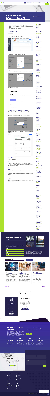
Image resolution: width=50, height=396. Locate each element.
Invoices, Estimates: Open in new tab (39, 86)
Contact (28, 2)
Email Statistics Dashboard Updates (38, 161)
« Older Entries (37, 229)
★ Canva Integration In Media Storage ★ (38, 76)
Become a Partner (12, 365)
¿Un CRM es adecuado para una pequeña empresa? (24, 273)
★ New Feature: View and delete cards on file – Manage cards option (38, 216)
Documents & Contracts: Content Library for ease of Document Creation (38, 119)
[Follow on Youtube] (28, 309)
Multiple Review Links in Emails (38, 129)
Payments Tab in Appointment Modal (38, 125)
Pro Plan (10, 378)
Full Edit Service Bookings (38, 46)
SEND (44, 366)
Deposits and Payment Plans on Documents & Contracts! (38, 201)
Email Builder (37, 141)
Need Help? (47, 0)
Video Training (19, 378)
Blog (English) (19, 379)
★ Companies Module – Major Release (38, 227)
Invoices (37, 88)
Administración (15, 274)
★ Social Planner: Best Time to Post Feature (38, 157)
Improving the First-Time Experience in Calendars (38, 191)
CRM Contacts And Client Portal (39, 166)
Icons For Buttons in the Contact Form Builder (38, 108)
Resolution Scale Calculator (12, 386)
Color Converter (11, 385)
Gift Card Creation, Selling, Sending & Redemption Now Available (39, 65)
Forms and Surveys (38, 33)
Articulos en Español (35, 2)
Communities (37, 38)
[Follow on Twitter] (26, 309)
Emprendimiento (8, 275)
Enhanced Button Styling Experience (39, 140)
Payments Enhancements (38, 50)
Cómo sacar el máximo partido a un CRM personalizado (11, 273)
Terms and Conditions (30, 393)
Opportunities (38, 72)
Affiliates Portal (40, 2)
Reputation (37, 130)
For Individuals (46, 2)
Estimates (37, 173)
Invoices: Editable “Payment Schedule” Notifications (38, 113)
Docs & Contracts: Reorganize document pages (39, 222)
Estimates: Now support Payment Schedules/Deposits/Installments (39, 171)
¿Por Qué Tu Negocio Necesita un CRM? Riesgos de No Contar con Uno (38, 273)
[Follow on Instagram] (24, 309)
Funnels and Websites (39, 153)
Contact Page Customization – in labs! (39, 60)
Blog (30, 2)
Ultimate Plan (10, 379)
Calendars (37, 47)
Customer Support (41, 0)
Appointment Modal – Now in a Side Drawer (38, 181)
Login (18, 385)
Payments (40, 47)
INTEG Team (7, 274)
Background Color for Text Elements (38, 211)
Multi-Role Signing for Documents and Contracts (39, 42)
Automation (37, 56)
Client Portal (37, 167)
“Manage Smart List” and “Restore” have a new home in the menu (38, 91)
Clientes (28, 274)
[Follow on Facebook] (22, 309)
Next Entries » (43, 286)
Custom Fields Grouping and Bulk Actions (38, 32)
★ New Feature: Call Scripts (38, 185)
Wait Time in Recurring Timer (38, 152)
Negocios (13, 275)
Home (9, 375)
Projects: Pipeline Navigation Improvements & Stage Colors (38, 70)
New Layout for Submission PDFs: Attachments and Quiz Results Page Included (38, 97)
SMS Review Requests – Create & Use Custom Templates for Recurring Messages (39, 134)
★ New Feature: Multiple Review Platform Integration (38, 196)
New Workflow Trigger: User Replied (38, 55)
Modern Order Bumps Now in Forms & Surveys (38, 146)
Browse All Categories (29, 259)
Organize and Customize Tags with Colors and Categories (38, 26)
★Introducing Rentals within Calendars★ (38, 82)
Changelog (19, 375)
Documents (37, 43)
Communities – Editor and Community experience (38, 37)
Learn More (11, 313)
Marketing (37, 158)
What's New (3, 0)
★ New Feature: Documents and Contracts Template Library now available (38, 206)
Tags (36, 28)
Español (11, 275)
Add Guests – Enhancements (38, 176)
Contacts (37, 61)
